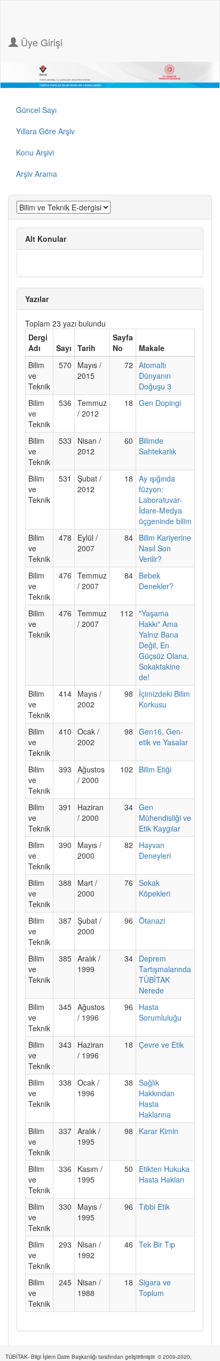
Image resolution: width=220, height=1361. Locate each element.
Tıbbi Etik (154, 1206)
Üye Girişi (40, 42)
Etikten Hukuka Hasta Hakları (164, 1174)
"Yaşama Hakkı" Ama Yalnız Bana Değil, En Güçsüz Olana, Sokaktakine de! (164, 645)
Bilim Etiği (155, 769)
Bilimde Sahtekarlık (157, 446)
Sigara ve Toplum (155, 1287)
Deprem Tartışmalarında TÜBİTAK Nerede (165, 974)
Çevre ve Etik (161, 1044)
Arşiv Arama (36, 173)
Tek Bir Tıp (157, 1244)
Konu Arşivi (35, 152)
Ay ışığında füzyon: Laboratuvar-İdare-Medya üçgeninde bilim (165, 499)
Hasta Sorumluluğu (160, 1012)
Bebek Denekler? (156, 580)
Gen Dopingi (160, 402)
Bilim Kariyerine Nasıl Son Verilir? (165, 548)
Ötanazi (152, 920)
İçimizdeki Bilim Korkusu (164, 699)
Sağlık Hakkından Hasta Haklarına (157, 1098)
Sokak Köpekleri (154, 888)
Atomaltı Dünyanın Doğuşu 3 (155, 376)
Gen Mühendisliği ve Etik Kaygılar (165, 818)
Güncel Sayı (36, 109)
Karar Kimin (158, 1131)
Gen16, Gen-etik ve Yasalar (163, 736)
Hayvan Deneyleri (155, 850)
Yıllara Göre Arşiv (45, 131)
